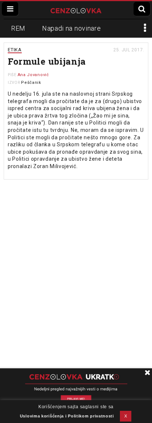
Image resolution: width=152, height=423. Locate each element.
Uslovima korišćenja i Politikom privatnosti (67, 416)
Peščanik (31, 82)
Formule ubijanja (47, 61)
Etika (15, 49)
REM (18, 28)
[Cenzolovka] (76, 10)
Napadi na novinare (71, 28)
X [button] (125, 416)
